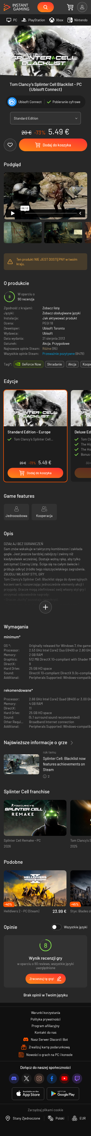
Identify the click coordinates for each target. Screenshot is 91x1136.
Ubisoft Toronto (53, 328)
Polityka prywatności (45, 1019)
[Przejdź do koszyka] (70, 7)
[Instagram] (39, 1078)
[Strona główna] (16, 7)
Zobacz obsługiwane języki (61, 313)
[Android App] (63, 1093)
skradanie (54, 364)
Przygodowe (61, 343)
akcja (72, 364)
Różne (47, 348)
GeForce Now (31, 364)
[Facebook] (52, 1078)
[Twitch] (77, 1078)
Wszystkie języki (75, 927)
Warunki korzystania (45, 1013)
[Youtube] (64, 1078)
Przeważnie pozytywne (59, 354)
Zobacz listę (51, 308)
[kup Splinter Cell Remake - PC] (35, 818)
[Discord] (14, 1078)
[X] (26, 1078)
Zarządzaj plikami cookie (45, 1110)
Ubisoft (47, 333)
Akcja (46, 343)
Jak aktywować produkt (59, 318)
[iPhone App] (28, 1093)
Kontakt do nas (45, 1032)
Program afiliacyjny (45, 1026)
